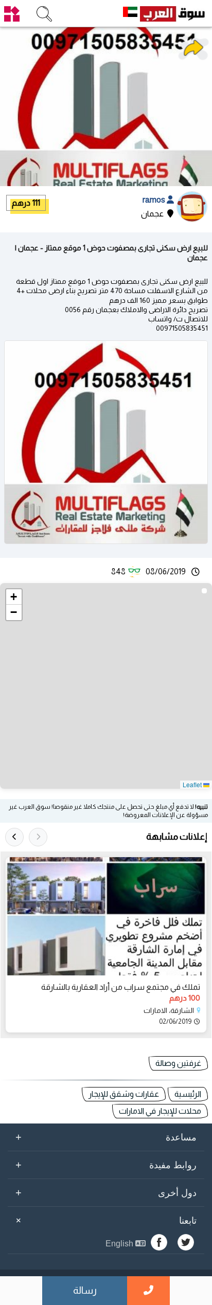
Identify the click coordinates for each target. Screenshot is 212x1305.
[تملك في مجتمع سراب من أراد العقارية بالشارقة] (106, 916)
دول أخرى (106, 1192)
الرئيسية (187, 1094)
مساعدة (106, 1137)
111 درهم (26, 202)
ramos (155, 199)
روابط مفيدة (106, 1164)
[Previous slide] (38, 837)
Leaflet (193, 784)
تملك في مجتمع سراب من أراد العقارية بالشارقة (120, 987)
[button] (14, 597)
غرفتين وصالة (178, 1063)
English (120, 1243)
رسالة (85, 1290)
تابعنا (104, 1220)
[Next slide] (14, 837)
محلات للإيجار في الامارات (160, 1111)
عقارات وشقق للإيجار (124, 1094)
